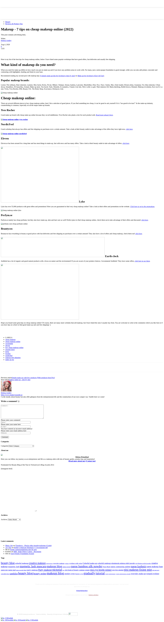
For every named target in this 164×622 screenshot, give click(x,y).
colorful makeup (21, 563)
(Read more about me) (76, 461)
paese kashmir (138, 566)
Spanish (23, 620)
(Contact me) (91, 461)
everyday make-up (138, 573)
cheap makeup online (12, 341)
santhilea (14, 573)
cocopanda (9, 344)
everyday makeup (58, 563)
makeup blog (54, 566)
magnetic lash (13, 566)
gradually (89, 573)
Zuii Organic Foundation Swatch (22, 554)
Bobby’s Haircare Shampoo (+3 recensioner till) (31, 548)
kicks (7, 352)
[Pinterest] (20, 52)
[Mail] (31, 600)
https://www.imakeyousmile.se (11, 395)
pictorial (57, 569)
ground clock (10, 350)
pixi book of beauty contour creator (77, 570)
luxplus (7, 354)
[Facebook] (4, 52)
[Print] (36, 52)
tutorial (100, 573)
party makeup (32, 570)
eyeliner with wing (75, 563)
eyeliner (67, 563)
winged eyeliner (152, 573)
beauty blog (8, 563)
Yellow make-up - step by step (19, 380)
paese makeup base (155, 566)
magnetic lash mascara (33, 566)
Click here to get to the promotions (142, 206)
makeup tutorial (66, 567)
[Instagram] (25, 600)
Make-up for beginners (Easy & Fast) (91, 76)
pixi (63, 570)
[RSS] (37, 600)
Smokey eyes (79, 574)
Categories (4, 446)
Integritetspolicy (82, 590)
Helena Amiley (6, 40)
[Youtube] (43, 600)
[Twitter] (12, 52)
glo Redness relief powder (143, 563)
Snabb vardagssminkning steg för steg (23, 550)
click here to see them (142, 261)
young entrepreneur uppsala (123, 574)
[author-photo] (6, 391)
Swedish (10, 620)
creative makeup (37, 563)
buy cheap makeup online (14, 348)
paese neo (4, 570)
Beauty (7, 22)
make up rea (9, 360)
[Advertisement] (27, 331)
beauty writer (39, 573)
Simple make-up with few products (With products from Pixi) (33, 378)
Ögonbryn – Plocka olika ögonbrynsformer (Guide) (33, 546)
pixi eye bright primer (101, 569)
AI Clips (8, 548)
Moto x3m (9, 546)
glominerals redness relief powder (123, 563)
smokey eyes (69, 573)
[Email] (28, 52)
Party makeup (45, 569)
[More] (45, 52)
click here (129, 129)
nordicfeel (8, 356)
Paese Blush (106, 567)
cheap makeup (10, 339)
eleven (7, 346)
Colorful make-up (90, 563)
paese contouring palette (120, 566)
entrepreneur (49, 563)
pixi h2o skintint (118, 570)
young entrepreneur (110, 574)
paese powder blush (21, 570)
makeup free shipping (13, 358)
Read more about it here (104, 115)
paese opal (12, 570)
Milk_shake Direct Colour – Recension (27, 552)
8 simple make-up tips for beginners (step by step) (57, 76)
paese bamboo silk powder (86, 566)
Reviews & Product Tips (14, 24)
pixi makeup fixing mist (138, 569)
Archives (4, 519)
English (10, 618)
